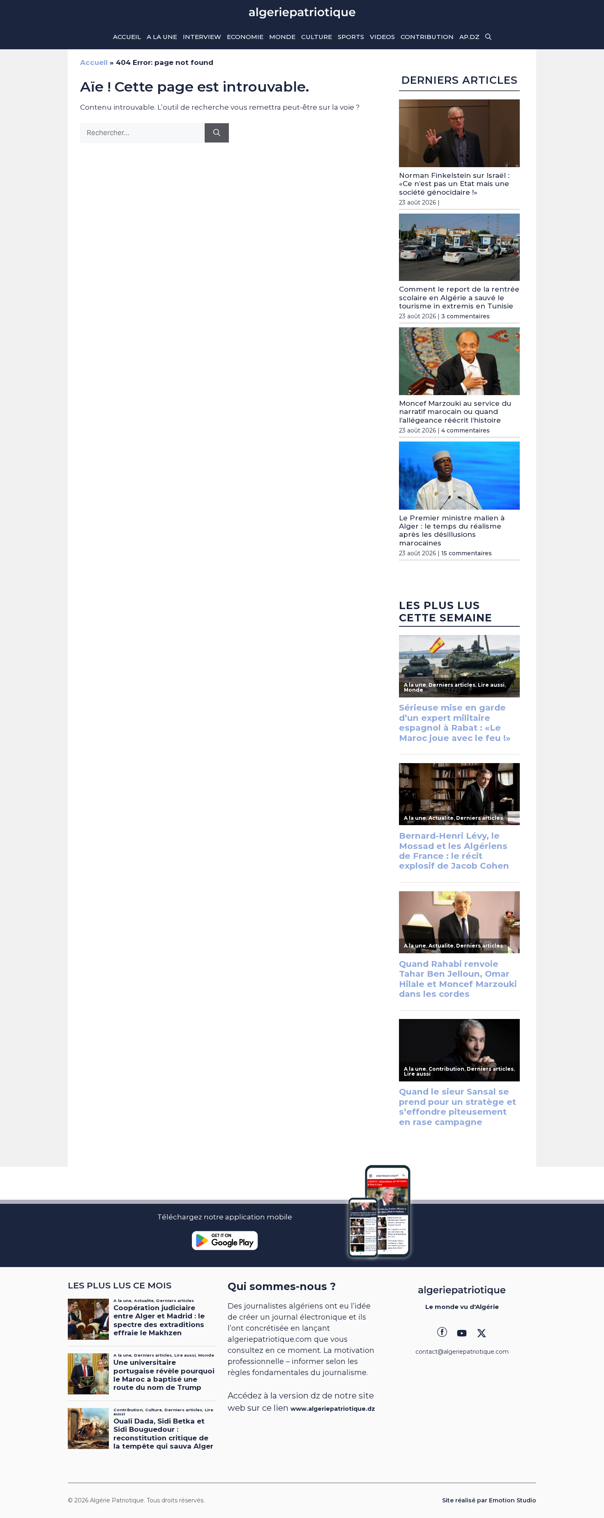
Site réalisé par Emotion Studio (489, 1500)
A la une (162, 37)
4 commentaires (465, 430)
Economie (245, 37)
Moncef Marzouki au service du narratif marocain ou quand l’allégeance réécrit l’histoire (455, 411)
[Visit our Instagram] (461, 1333)
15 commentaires (466, 553)
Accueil (127, 37)
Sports (351, 37)
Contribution (427, 37)
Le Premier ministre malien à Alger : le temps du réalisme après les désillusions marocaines (452, 530)
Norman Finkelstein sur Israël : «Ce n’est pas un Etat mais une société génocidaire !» (454, 183)
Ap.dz (469, 37)
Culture (316, 37)
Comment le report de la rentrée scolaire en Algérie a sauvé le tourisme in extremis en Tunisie (459, 297)
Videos (382, 37)
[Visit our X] (481, 1333)
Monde (282, 37)
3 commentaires (465, 316)
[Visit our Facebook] (442, 1333)
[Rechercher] (217, 133)
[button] (488, 37)
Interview (202, 37)
